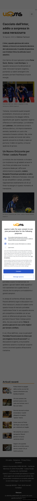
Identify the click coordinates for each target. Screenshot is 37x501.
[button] (18, 247)
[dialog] (18, 250)
